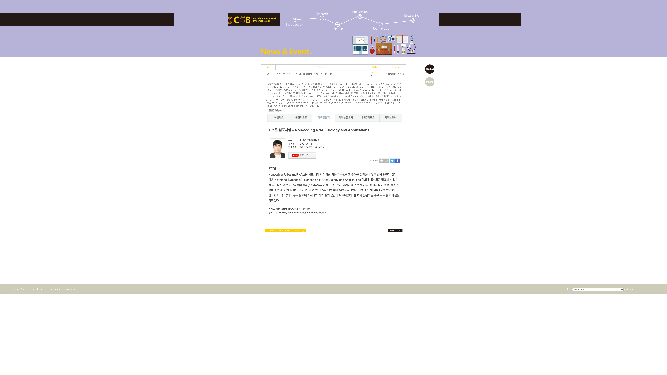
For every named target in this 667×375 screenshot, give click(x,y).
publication (360, 15)
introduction (294, 22)
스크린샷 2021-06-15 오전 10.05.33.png (285, 231)
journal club (381, 25)
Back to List (395, 231)
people (338, 26)
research (322, 16)
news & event (413, 18)
